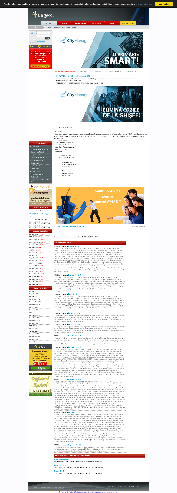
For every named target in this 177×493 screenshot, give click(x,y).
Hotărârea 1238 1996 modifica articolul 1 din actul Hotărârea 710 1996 (39, 215)
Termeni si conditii (45, 487)
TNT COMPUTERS (131, 487)
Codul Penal (35, 169)
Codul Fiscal (35, 146)
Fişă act (84, 72)
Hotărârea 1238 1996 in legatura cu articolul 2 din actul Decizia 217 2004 (39, 222)
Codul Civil (35, 163)
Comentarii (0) (98, 72)
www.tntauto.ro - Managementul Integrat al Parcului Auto (59, 27)
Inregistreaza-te (41, 41)
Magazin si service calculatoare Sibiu (106, 492)
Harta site (36, 487)
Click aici (41, 42)
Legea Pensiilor (36, 155)
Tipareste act (131, 72)
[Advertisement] (40, 105)
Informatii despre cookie (59, 487)
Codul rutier (35, 177)
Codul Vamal (35, 171)
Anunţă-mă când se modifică (66, 72)
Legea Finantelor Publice (39, 157)
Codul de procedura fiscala (40, 149)
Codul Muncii (35, 166)
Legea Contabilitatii (37, 152)
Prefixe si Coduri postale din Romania (81, 492)
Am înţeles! (164, 3)
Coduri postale (63, 492)
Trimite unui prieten (115, 72)
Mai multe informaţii (145, 3)
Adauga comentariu (138, 226)
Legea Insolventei (37, 160)
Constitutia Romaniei (38, 174)
